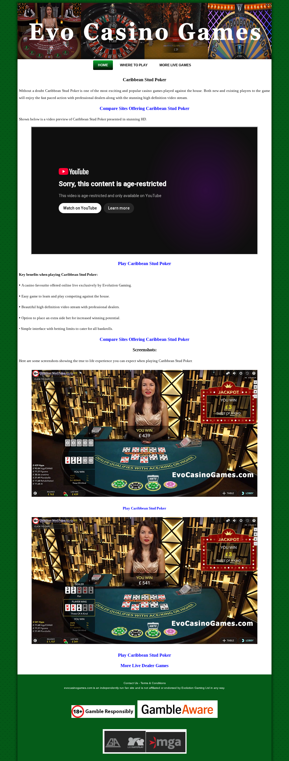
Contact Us (131, 683)
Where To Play (134, 65)
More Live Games (175, 65)
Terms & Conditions (153, 683)
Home (103, 65)
